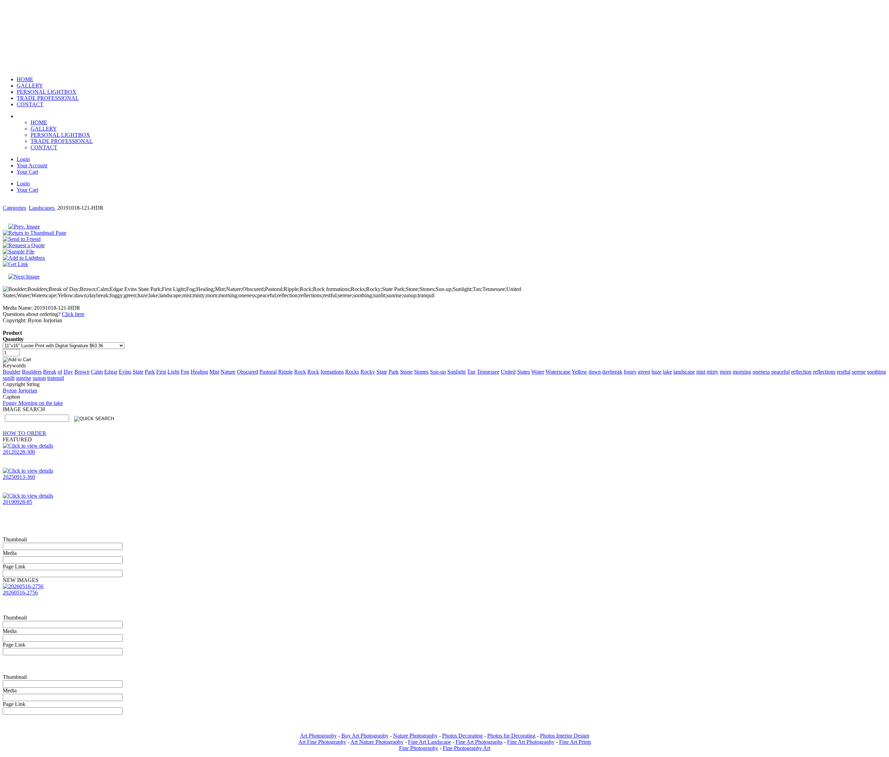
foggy (630, 372)
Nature (228, 372)
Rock (300, 372)
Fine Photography (418, 748)
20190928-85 (17, 502)
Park (150, 372)
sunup (39, 378)
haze (656, 372)
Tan (471, 372)
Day (68, 372)
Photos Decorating (462, 736)
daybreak (612, 372)
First (161, 372)
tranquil (55, 378)
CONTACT (44, 147)
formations (332, 372)
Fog (185, 372)
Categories (14, 208)
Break (49, 372)
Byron (10, 390)
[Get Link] (15, 264)
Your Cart (27, 172)
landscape (684, 372)
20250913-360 (19, 477)
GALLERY (44, 129)
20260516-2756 (20, 593)
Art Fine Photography (322, 742)
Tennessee (488, 372)
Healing (199, 372)
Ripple (285, 372)
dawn (595, 372)
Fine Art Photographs (479, 742)
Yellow (579, 372)
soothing (876, 372)
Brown (82, 372)
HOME (39, 122)
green (644, 372)
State (138, 372)
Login (23, 159)
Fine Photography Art (466, 748)
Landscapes (42, 208)
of (60, 372)
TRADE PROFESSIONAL (62, 141)
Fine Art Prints (575, 742)
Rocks (352, 372)
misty (712, 372)
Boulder (11, 372)
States (523, 372)
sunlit (9, 378)
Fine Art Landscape (429, 742)
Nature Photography (415, 736)
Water (537, 372)
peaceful (780, 372)
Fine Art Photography (531, 742)
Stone (406, 372)
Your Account (32, 165)
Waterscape (558, 372)
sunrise (23, 378)
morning (742, 372)
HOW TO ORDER (24, 433)
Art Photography (318, 736)
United (508, 372)
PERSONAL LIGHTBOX (60, 135)
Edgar (110, 372)
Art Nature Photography (377, 742)
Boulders (32, 372)
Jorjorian (27, 390)
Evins (125, 372)
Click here (73, 314)
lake (667, 372)
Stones (421, 372)
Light (173, 372)
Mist (214, 372)
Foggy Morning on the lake (33, 403)
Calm (97, 372)
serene (859, 372)
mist (700, 372)
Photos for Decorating (511, 736)
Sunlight (456, 372)
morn (725, 372)
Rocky (367, 372)
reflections (824, 372)
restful (843, 372)
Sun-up (438, 372)
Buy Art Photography (365, 736)
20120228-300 (19, 452)
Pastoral (268, 372)
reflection (801, 372)
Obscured (247, 372)
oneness (761, 372)
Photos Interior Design (564, 736)
